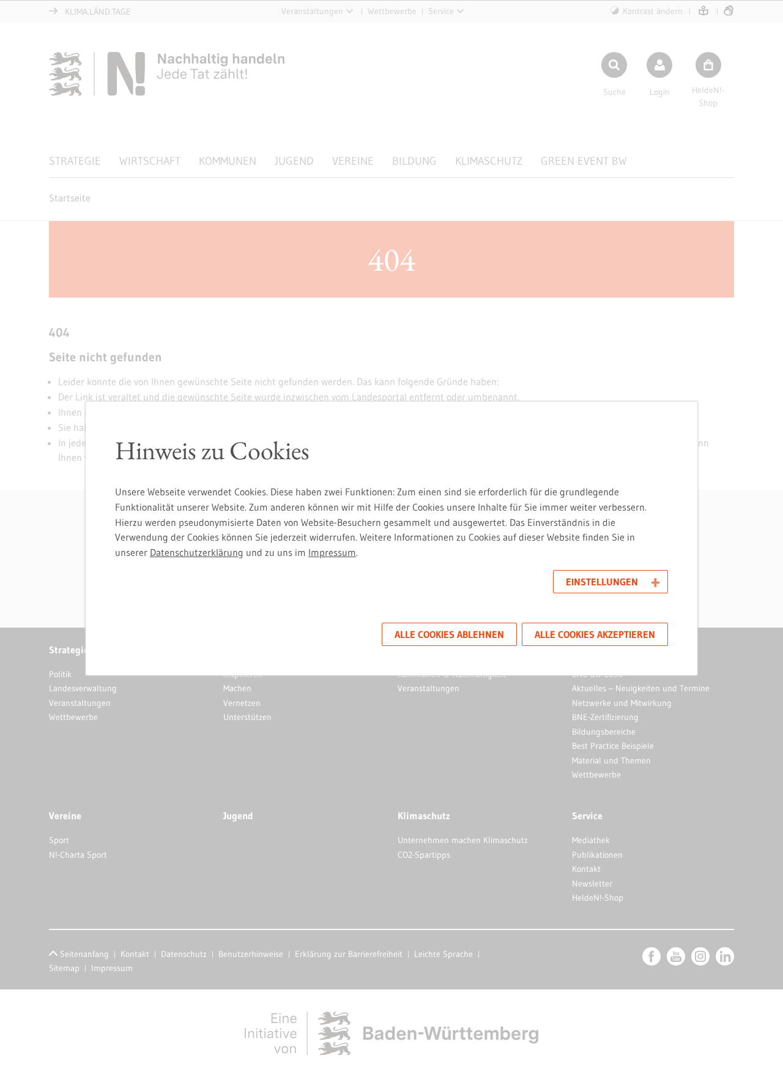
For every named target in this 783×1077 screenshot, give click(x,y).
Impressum (332, 552)
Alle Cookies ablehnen (449, 634)
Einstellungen (602, 582)
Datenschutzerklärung (196, 552)
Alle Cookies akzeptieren (595, 634)
